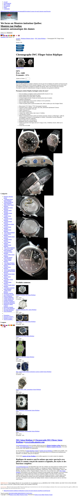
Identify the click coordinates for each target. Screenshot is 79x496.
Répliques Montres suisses (27, 38)
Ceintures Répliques (9, 297)
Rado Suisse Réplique (9, 269)
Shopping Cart (4, 37)
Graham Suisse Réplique (8, 240)
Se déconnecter (7, 3)
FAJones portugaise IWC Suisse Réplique (26, 309)
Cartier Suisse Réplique (7, 216)
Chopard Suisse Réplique (8, 222)
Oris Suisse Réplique (9, 263)
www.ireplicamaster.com (35, 442)
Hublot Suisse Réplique (7, 245)
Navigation (27, 11)
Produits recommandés (19, 11)
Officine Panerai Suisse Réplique (8, 258)
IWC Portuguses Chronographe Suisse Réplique (28, 410)
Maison (2, 11)
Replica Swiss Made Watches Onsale (19, 494)
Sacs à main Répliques (9, 308)
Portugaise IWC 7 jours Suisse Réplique (26, 321)
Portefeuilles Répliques (9, 303)
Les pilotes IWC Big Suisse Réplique (25, 336)
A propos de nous (34, 11)
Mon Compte (7, 4)
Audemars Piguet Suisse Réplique (8, 200)
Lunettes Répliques (8, 300)
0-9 (31, 493)
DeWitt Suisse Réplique (7, 230)
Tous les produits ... (8, 319)
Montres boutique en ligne (54, 445)
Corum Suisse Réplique (7, 227)
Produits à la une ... (8, 318)
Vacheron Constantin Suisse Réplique (9, 288)
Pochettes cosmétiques (9, 301)
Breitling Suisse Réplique (8, 214)
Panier (5, 7)
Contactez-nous (42, 11)
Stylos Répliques (8, 311)
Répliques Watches (8, 293)
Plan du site (43, 490)
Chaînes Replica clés (9, 299)
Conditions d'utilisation (18, 490)
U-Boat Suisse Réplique (7, 283)
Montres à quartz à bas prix (54, 446)
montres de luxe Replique (46, 450)
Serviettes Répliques (9, 310)
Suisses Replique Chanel (32, 450)
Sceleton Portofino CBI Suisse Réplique (26, 295)
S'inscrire (48, 11)
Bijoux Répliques (8, 296)
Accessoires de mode (9, 294)
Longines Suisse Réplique (8, 252)
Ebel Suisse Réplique (9, 232)
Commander (7, 8)
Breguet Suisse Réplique (8, 211)
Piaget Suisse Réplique (7, 267)
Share (2, 34)
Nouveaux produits (9, 11)
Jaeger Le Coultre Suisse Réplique (8, 249)
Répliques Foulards (8, 307)
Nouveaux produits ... (9, 316)
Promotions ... (7, 315)
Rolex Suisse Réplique (7, 277)
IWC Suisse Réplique (40, 38)
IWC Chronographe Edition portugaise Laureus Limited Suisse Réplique (33, 371)
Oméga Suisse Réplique (7, 261)
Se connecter (7, 6)
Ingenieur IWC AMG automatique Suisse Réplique (28, 389)
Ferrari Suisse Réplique (7, 234)
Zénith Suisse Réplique (7, 291)
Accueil (5, 2)
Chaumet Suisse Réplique (8, 219)
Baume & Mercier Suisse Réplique (8, 202)
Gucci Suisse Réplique (7, 243)
